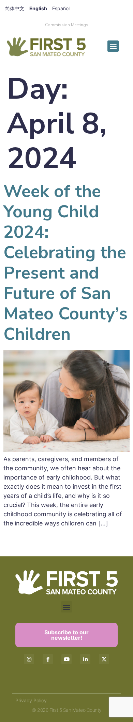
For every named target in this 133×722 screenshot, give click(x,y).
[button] (113, 46)
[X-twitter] (104, 659)
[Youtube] (66, 659)
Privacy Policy (31, 700)
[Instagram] (29, 659)
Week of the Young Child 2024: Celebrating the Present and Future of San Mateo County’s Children (65, 263)
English (38, 8)
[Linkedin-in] (85, 659)
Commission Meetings (66, 25)
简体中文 (14, 8)
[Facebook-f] (48, 659)
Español (61, 8)
